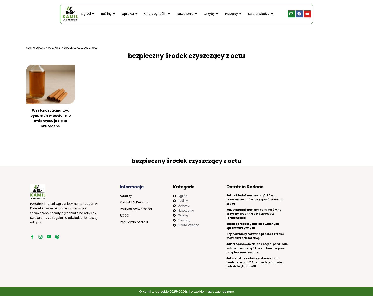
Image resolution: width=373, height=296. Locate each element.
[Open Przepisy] (240, 13)
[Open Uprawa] (136, 13)
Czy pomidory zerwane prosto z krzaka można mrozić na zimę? (255, 236)
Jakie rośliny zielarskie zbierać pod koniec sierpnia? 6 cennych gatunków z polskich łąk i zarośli (255, 262)
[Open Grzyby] (217, 13)
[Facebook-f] (32, 237)
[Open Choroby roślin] (169, 13)
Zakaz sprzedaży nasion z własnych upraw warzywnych (252, 226)
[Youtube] (307, 13)
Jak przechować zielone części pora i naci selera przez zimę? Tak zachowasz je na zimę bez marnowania (257, 248)
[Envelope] (291, 13)
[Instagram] (40, 237)
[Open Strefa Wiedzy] (271, 13)
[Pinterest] (57, 237)
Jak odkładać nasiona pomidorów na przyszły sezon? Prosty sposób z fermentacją (253, 214)
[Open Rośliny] (114, 13)
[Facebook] (299, 13)
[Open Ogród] (93, 13)
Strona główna (35, 48)
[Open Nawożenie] (195, 13)
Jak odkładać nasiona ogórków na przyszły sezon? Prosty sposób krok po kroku (254, 199)
